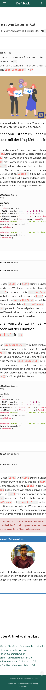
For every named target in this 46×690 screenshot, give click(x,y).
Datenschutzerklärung (28, 683)
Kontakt (23, 686)
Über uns (12, 683)
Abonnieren (33, 529)
